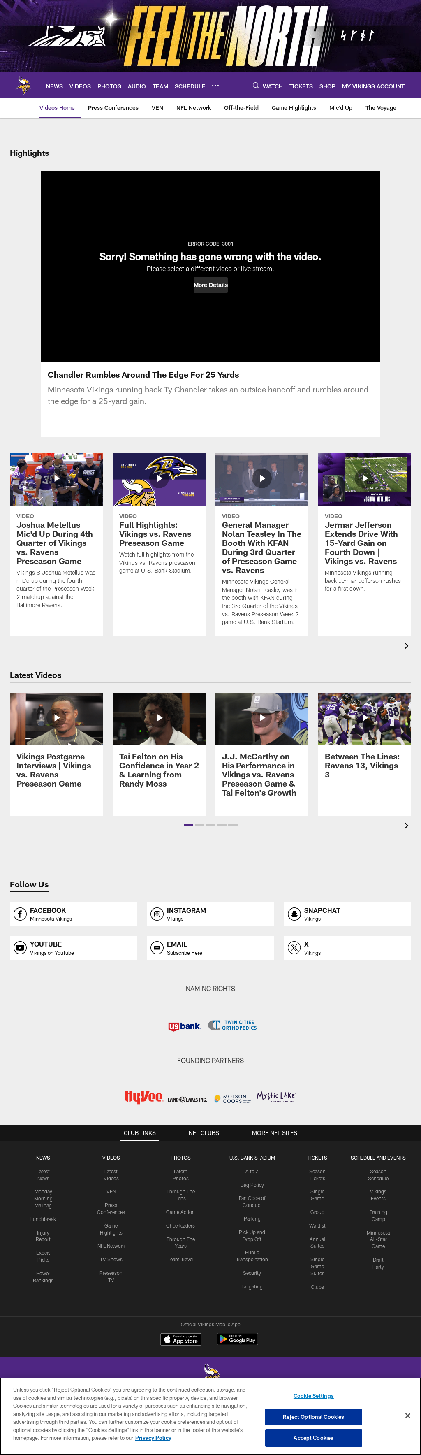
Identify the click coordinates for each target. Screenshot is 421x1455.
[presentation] (408, 647)
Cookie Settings (314, 1395)
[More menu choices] (215, 85)
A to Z (252, 1171)
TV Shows (111, 1259)
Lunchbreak (43, 1219)
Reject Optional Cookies (313, 1416)
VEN (111, 1191)
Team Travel (181, 1259)
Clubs (317, 1287)
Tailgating (252, 1286)
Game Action (180, 1212)
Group (317, 1212)
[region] (210, 1416)
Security (252, 1273)
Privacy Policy (153, 1437)
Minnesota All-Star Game (378, 1239)
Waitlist (317, 1225)
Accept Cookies (313, 1437)
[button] (211, 285)
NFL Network (111, 1245)
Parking (252, 1218)
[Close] (408, 1416)
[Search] (256, 85)
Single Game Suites (317, 1266)
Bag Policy (252, 1185)
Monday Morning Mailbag (43, 1198)
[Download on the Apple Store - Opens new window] (181, 1340)
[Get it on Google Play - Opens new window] (237, 1343)
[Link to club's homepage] (23, 85)
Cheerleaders (180, 1225)
